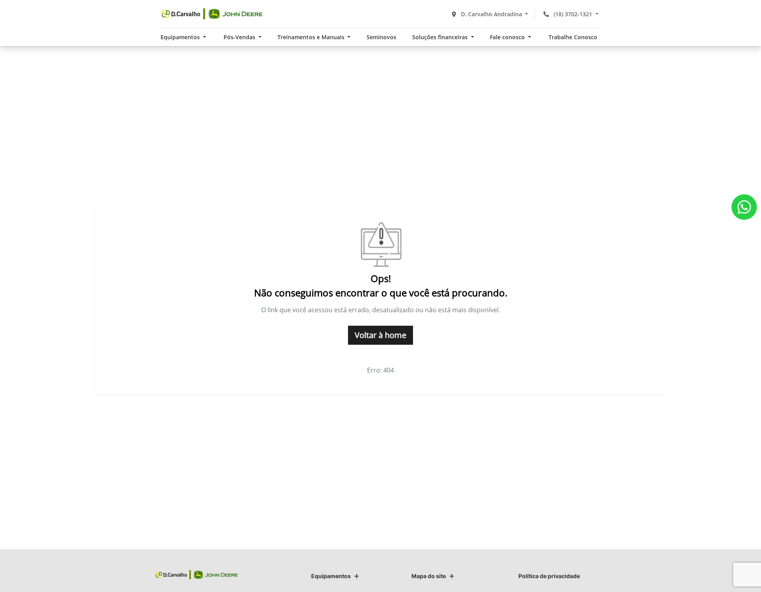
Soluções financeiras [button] (440, 37)
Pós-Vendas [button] (240, 37)
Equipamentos (331, 576)
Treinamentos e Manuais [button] (311, 37)
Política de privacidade (549, 576)
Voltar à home (380, 335)
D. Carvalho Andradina (491, 14)
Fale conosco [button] (508, 37)
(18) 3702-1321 (573, 14)
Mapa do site (428, 576)
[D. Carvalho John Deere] (212, 13)
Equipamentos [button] (181, 37)
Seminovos (381, 37)
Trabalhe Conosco (573, 37)
